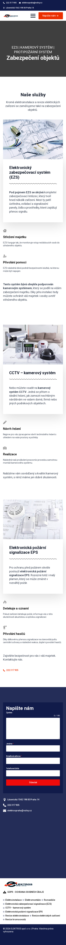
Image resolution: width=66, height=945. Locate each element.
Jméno (10, 744)
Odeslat (33, 782)
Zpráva (9, 713)
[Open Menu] (33, 15)
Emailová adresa (14, 756)
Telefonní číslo (12, 768)
